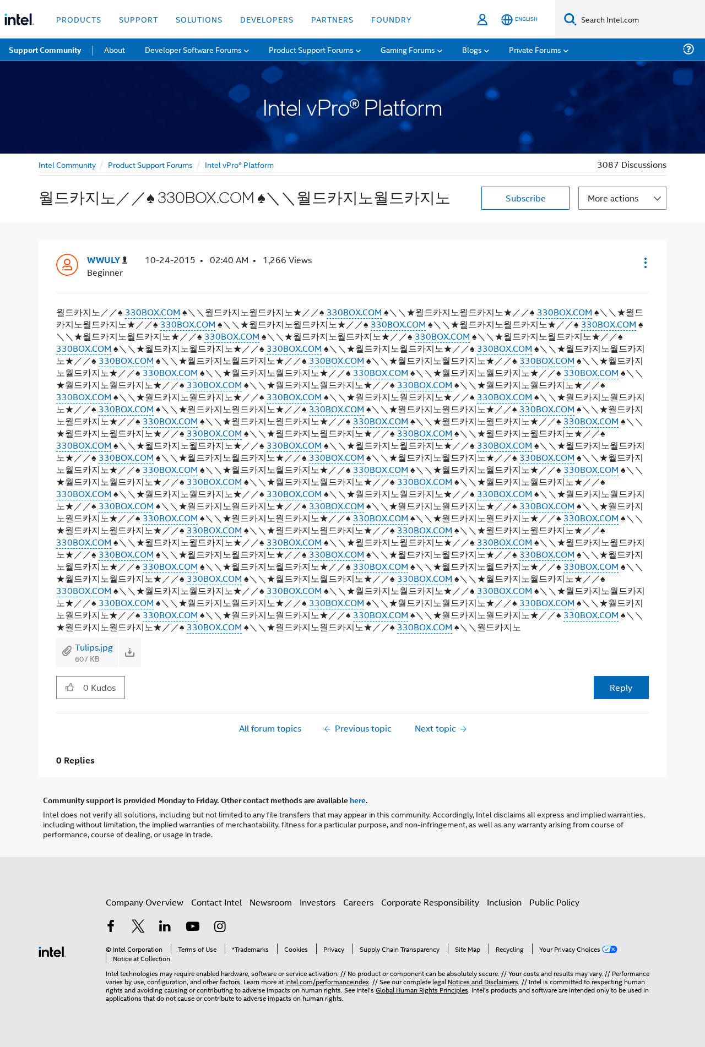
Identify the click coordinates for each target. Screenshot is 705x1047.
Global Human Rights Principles (422, 989)
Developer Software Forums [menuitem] (193, 49)
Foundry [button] (391, 19)
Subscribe (526, 198)
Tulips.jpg (94, 647)
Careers (358, 902)
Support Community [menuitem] (45, 49)
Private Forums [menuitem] (535, 49)
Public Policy (554, 902)
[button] (644, 262)
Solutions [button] (199, 19)
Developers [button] (267, 19)
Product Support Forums (150, 164)
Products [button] (78, 19)
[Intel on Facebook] (110, 927)
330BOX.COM (152, 312)
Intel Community (67, 164)
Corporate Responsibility (430, 902)
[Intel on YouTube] (192, 927)
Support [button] (138, 19)
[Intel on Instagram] (219, 927)
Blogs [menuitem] (472, 49)
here (358, 800)
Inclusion (504, 902)
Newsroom (271, 902)
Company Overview (144, 902)
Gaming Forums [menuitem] (408, 49)
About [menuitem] (114, 49)
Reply (621, 687)
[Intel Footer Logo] (52, 950)
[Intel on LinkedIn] (165, 927)
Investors (317, 902)
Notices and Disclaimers (483, 981)
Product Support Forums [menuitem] (311, 49)
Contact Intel (216, 902)
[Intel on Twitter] (138, 927)
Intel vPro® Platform (239, 164)
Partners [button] (332, 19)
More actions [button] (613, 198)
